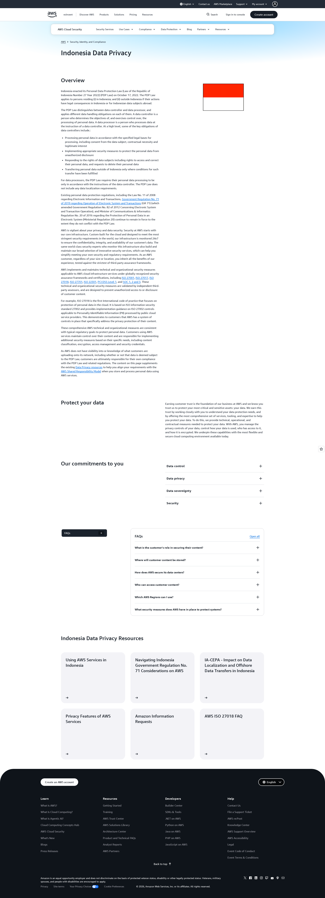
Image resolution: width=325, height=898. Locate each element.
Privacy (44, 886)
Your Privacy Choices (80, 886)
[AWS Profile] (275, 4)
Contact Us (234, 805)
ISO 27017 (142, 277)
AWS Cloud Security (52, 831)
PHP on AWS (172, 838)
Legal (231, 844)
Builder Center (173, 805)
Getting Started (112, 805)
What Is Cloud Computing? (57, 812)
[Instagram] (261, 878)
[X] (245, 878)
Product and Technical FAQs (119, 838)
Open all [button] (255, 536)
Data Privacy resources (88, 367)
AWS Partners (111, 851)
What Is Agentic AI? (52, 818)
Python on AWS (174, 825)
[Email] (283, 878)
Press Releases (49, 851)
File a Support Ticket (240, 812)
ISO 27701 (76, 281)
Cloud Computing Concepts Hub (60, 825)
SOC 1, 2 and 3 (131, 281)
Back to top (160, 864)
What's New (48, 838)
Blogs (44, 844)
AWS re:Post (235, 818)
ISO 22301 (90, 281)
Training (108, 812)
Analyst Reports (112, 844)
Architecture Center (114, 831)
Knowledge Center (239, 825)
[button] (87, 15)
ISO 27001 (128, 277)
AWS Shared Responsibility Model (81, 371)
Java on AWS (172, 831)
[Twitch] (266, 878)
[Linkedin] (256, 878)
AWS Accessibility (238, 838)
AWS (63, 41)
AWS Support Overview (241, 831)
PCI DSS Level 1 (107, 281)
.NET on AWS (173, 818)
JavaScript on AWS (176, 844)
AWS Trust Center (113, 818)
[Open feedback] (321, 449)
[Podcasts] (277, 878)
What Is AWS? (49, 805)
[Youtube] (272, 878)
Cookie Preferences (114, 886)
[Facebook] (250, 878)
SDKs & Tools (173, 812)
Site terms (58, 886)
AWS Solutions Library (116, 825)
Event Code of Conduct (241, 851)
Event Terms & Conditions (243, 857)
